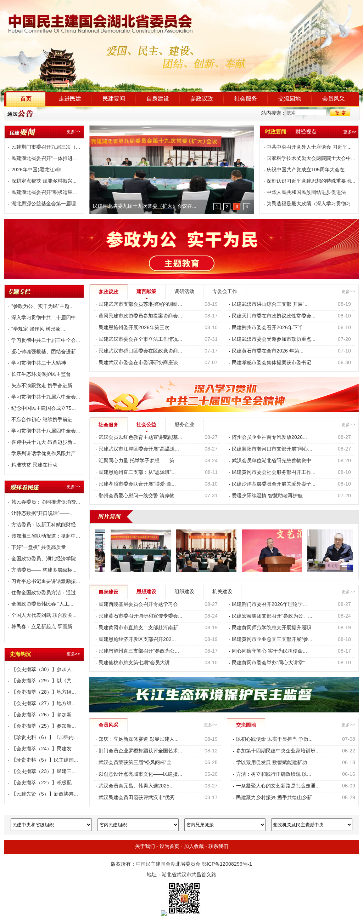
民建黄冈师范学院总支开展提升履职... (273, 628)
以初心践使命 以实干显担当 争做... (274, 739)
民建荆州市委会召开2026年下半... (269, 328)
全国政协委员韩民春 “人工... (42, 604)
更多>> (73, 132)
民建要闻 (113, 99)
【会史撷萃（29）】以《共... (43, 681)
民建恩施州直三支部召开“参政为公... (139, 651)
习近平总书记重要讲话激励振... (45, 581)
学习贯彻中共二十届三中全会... (45, 340)
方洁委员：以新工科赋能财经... (45, 525)
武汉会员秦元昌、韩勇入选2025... (136, 786)
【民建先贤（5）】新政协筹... (44, 794)
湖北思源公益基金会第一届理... (45, 204)
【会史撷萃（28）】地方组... (43, 692)
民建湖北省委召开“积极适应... (44, 192)
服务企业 (184, 425)
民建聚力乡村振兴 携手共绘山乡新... (276, 798)
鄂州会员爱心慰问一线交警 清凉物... (139, 496)
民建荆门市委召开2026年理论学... (269, 604)
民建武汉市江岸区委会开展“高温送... (139, 449)
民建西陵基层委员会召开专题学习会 (138, 604)
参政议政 (201, 99)
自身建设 (157, 99)
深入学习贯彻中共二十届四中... (45, 318)
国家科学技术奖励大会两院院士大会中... (311, 158)
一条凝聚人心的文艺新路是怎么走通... (278, 786)
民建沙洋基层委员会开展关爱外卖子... (273, 484)
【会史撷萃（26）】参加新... (43, 715)
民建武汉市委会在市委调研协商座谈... (140, 363)
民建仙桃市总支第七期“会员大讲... (136, 663)
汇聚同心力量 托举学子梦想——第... (139, 461)
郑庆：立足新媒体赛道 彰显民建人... (139, 739)
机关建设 (222, 592)
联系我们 (218, 846)
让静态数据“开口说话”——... (42, 513)
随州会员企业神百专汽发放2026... (269, 437)
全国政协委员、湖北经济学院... (45, 559)
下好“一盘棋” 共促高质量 (38, 547)
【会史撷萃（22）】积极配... (43, 783)
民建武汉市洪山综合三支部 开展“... (270, 304)
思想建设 (146, 592)
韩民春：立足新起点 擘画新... (44, 627)
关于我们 (145, 846)
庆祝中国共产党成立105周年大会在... (308, 170)
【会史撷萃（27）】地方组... (43, 703)
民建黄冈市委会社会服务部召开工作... (273, 472)
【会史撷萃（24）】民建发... (43, 749)
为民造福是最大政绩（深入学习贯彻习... (311, 204)
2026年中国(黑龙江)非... (38, 170)
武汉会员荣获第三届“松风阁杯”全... (137, 763)
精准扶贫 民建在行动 (34, 465)
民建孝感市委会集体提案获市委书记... (273, 363)
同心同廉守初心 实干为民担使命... (269, 651)
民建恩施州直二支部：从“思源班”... (137, 472)
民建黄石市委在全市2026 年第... (267, 351)
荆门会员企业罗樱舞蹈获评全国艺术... (140, 751)
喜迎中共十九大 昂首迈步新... (44, 442)
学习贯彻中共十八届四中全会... (45, 431)
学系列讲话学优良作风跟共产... (45, 454)
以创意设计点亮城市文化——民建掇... (140, 774)
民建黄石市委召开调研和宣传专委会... (140, 616)
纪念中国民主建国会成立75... (43, 408)
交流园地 (289, 99)
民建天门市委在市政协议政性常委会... (273, 316)
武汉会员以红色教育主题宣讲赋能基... (140, 437)
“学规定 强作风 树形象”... (39, 329)
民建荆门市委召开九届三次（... (45, 147)
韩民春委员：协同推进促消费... (45, 502)
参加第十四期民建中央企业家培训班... (278, 751)
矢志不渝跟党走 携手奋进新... (44, 386)
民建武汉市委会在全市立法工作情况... (140, 339)
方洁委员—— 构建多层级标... (44, 570)
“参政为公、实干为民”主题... (42, 306)
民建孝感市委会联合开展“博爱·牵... (137, 484)
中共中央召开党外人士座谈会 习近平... (309, 147)
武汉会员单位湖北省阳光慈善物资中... (273, 461)
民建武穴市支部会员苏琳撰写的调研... (140, 304)
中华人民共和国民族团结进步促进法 (306, 192)
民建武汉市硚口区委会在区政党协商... (140, 351)
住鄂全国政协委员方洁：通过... (45, 593)
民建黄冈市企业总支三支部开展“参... (272, 639)
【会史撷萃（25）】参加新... (43, 726)
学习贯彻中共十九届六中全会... (45, 397)
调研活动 (184, 291)
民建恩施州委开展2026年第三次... (136, 328)
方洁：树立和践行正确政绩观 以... (273, 774)
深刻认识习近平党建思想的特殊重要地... (311, 181)
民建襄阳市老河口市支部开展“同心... (272, 449)
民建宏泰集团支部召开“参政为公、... (272, 616)
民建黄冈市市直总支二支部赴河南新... (140, 628)
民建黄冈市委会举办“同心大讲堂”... (270, 663)
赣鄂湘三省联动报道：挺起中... (45, 536)
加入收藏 (194, 846)
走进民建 (69, 99)
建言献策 (146, 291)
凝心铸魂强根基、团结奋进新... (45, 352)
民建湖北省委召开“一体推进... (44, 158)
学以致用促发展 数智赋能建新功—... (276, 763)
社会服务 (245, 99)
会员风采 (333, 99)
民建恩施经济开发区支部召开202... (137, 639)
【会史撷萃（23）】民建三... (43, 771)
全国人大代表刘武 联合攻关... (44, 615)
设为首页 (169, 846)
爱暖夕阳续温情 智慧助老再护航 (267, 496)
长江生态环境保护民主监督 (41, 374)
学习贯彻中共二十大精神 (38, 363)
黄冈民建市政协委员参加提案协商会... (140, 316)
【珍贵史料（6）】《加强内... (44, 737)
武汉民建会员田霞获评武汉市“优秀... (139, 798)
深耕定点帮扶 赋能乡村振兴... (44, 181)
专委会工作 (224, 291)
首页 (26, 99)
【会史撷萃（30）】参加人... (43, 669)
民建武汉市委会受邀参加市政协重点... (273, 339)
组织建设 (184, 592)
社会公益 (146, 425)
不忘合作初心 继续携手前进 (41, 420)
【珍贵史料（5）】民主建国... (44, 760)
